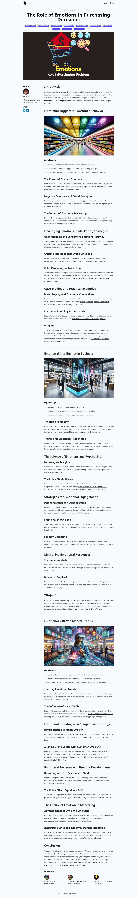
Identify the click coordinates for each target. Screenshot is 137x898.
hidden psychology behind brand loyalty (94, 302)
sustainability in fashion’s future (55, 760)
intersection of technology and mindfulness (85, 609)
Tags (105, 3)
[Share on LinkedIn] (27, 110)
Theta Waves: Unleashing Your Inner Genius (103, 882)
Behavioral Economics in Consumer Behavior (51, 882)
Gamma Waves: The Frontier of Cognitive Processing (77, 882)
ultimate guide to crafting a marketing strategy (89, 319)
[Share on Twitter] (24, 110)
